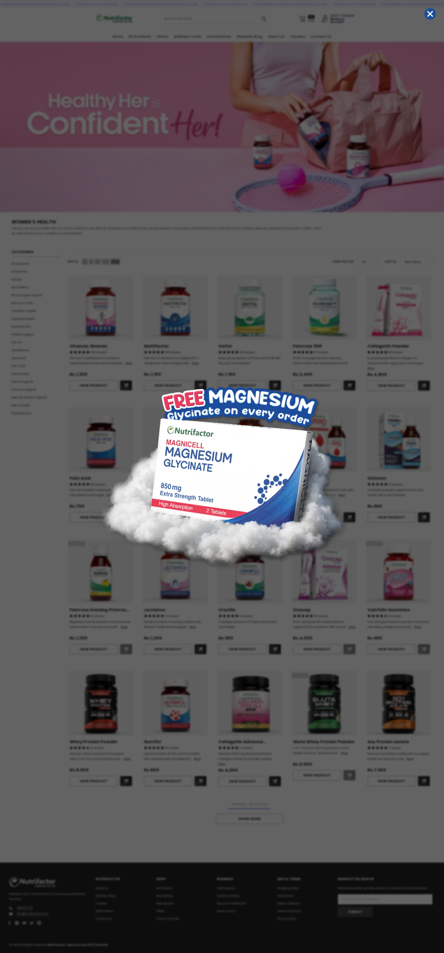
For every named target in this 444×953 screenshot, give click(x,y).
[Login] (325, 18)
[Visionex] (398, 439)
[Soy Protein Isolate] (398, 703)
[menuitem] (36, 264)
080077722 (25, 908)
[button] (85, 262)
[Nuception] (175, 439)
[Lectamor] (175, 571)
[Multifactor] (175, 307)
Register (348, 15)
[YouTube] (24, 923)
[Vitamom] (249, 439)
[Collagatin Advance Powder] (249, 703)
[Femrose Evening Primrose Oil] (100, 571)
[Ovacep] (324, 571)
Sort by (391, 262)
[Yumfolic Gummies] (398, 571)
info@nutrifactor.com (32, 914)
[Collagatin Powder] (398, 307)
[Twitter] (31, 923)
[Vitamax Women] (100, 307)
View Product (94, 385)
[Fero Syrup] (324, 439)
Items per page (343, 262)
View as (72, 262)
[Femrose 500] (324, 307)
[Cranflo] (249, 571)
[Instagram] (17, 923)
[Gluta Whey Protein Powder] (324, 703)
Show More (249, 818)
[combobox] (209, 18)
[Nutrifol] (175, 703)
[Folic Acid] (100, 439)
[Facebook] (9, 923)
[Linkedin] (39, 923)
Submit (355, 912)
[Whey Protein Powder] (100, 703)
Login (334, 15)
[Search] (214, 18)
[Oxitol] (249, 307)
